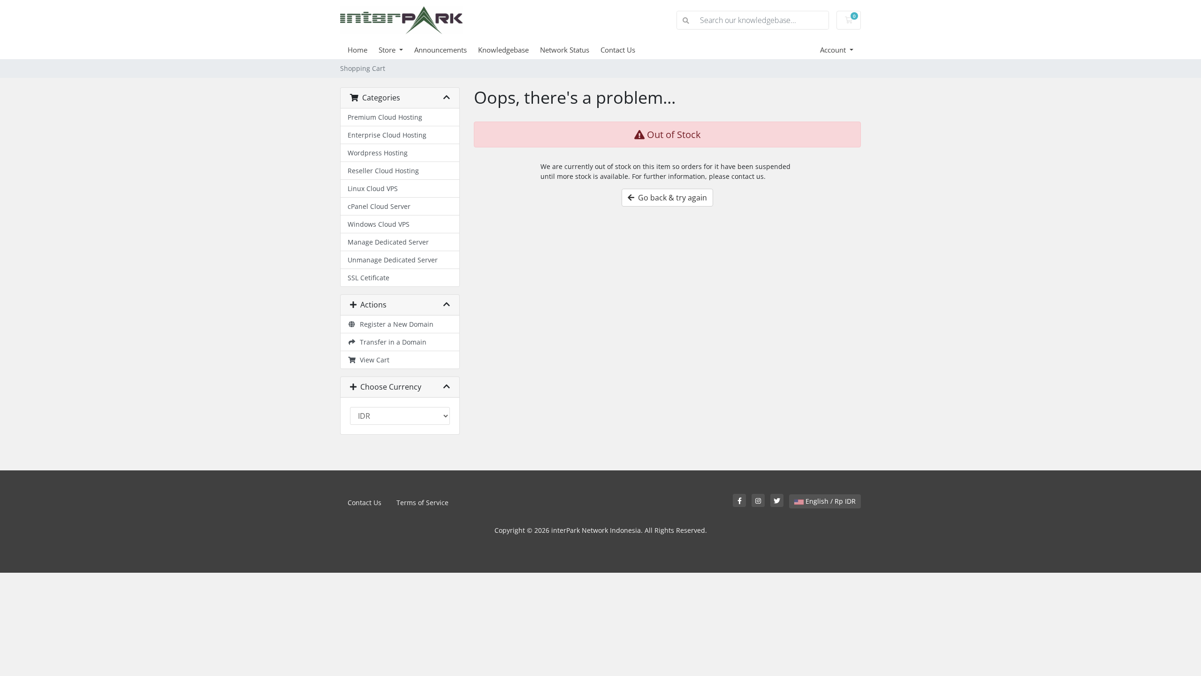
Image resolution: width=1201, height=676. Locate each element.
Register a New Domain (394, 324)
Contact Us (617, 49)
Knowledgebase (503, 49)
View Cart (372, 359)
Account (834, 49)
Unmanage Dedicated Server (393, 259)
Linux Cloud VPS (373, 188)
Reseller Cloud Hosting (383, 170)
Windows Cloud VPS (379, 224)
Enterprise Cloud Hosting (387, 135)
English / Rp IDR (830, 501)
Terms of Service (422, 502)
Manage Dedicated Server (388, 242)
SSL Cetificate (368, 277)
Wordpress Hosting (378, 152)
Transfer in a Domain (391, 342)
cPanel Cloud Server (379, 206)
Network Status (564, 49)
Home (357, 49)
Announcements (440, 49)
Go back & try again (670, 197)
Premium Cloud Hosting (385, 117)
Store (388, 49)
